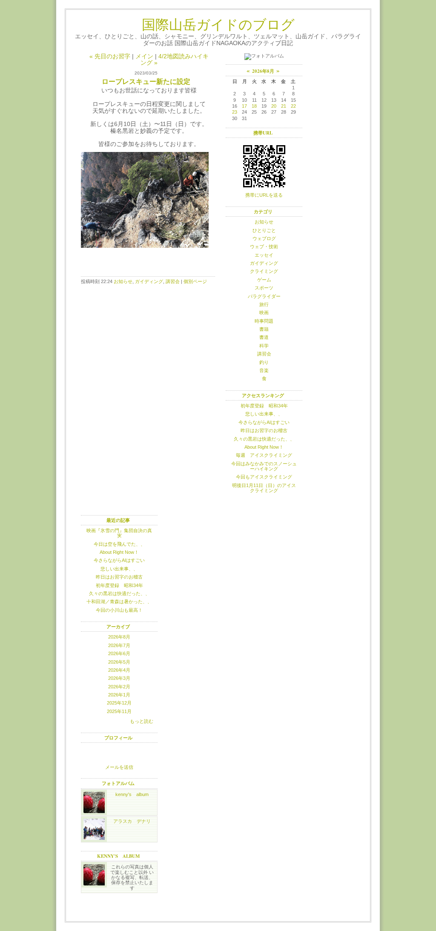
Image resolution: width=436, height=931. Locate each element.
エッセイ (264, 255)
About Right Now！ (264, 447)
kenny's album (132, 794)
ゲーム (264, 279)
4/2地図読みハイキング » (175, 59)
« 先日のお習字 (109, 56)
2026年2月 (119, 686)
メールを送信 (119, 767)
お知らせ (123, 281)
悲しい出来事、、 (264, 413)
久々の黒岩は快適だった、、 (264, 438)
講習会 (173, 281)
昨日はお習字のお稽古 (264, 430)
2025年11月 (119, 711)
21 (283, 106)
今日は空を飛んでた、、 (119, 544)
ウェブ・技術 (264, 246)
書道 (264, 337)
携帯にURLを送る (264, 195)
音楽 (264, 370)
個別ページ (195, 281)
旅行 (264, 304)
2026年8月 (119, 636)
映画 (264, 312)
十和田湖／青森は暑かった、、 (119, 601)
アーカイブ (118, 626)
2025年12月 (119, 702)
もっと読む (141, 721)
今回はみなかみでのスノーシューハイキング (264, 466)
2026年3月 (119, 678)
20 (273, 106)
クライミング (264, 271)
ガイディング (149, 281)
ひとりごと (264, 230)
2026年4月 (119, 670)
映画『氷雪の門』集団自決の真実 (119, 533)
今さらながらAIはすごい (264, 422)
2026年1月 (119, 694)
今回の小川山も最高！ (119, 610)
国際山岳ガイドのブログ (218, 24)
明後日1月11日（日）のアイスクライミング (264, 488)
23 (234, 112)
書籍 (264, 329)
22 (293, 106)
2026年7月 (119, 645)
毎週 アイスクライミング (264, 455)
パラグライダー (264, 296)
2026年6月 (119, 653)
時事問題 (264, 321)
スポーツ (264, 287)
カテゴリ (263, 211)
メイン (144, 56)
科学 (264, 345)
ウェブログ (264, 238)
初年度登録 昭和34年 (264, 405)
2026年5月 (119, 662)
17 (244, 106)
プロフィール (118, 737)
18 (254, 106)
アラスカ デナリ (132, 821)
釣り (264, 362)
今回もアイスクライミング (264, 476)
